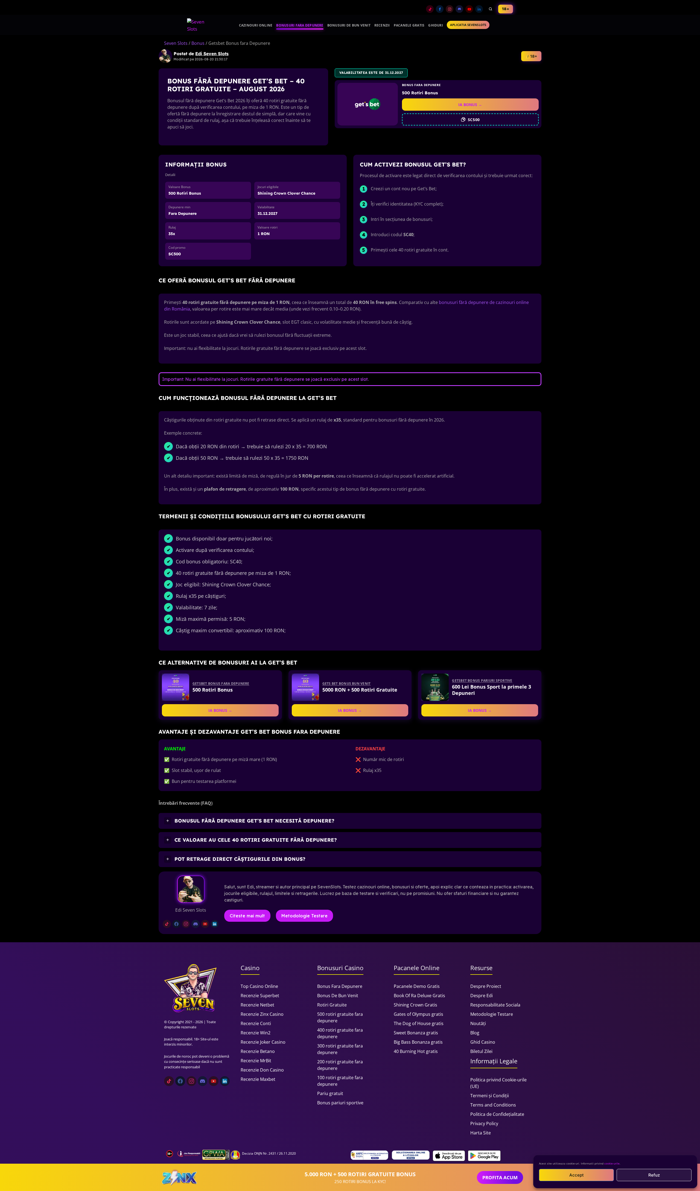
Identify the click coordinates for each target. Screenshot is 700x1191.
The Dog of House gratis (419, 1023)
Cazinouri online (256, 25)
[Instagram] (449, 9)
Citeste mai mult (247, 915)
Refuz (654, 1175)
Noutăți (478, 1023)
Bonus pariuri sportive (340, 1103)
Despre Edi (481, 996)
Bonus (198, 43)
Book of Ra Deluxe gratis (419, 996)
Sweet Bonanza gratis (416, 1033)
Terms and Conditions (493, 1105)
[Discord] (459, 9)
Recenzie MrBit (256, 1061)
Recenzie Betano (258, 1051)
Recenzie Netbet (257, 1005)
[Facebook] (440, 9)
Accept (576, 1175)
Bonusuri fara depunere (299, 25)
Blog (474, 1033)
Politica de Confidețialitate (497, 1114)
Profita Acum (500, 1177)
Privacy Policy (484, 1123)
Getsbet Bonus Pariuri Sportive (482, 680)
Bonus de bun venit (337, 996)
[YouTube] (469, 9)
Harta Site (480, 1133)
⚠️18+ (531, 56)
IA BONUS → (470, 104)
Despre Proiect (485, 986)
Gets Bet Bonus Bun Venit (346, 683)
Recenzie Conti (256, 1023)
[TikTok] (430, 9)
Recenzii (382, 25)
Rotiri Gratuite (332, 1005)
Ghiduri (435, 25)
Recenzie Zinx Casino (262, 1014)
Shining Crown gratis (415, 1005)
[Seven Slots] (198, 25)
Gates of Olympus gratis (418, 1014)
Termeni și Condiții (489, 1096)
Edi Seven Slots (212, 53)
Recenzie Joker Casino (263, 1042)
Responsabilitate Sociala (495, 1005)
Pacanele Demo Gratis (417, 986)
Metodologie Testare (304, 915)
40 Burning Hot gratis (416, 1051)
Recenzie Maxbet (258, 1079)
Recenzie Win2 (255, 1033)
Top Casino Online (259, 986)
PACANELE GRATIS (409, 25)
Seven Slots (176, 43)
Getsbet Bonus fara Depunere (220, 683)
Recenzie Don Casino (262, 1070)
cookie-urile (612, 1163)
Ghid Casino (482, 1042)
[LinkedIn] (479, 9)
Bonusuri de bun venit (349, 25)
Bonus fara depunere (339, 986)
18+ (505, 9)
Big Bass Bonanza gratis (418, 1042)
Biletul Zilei (481, 1051)
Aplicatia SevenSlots (468, 25)
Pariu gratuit (330, 1093)
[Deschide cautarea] (490, 9)
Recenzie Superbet (260, 996)
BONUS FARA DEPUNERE (421, 85)
